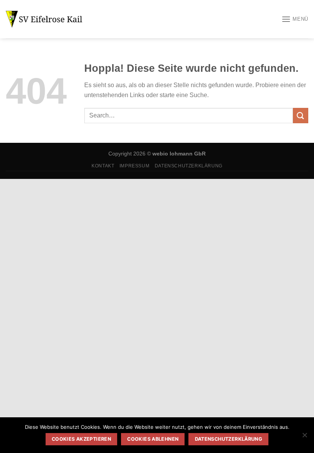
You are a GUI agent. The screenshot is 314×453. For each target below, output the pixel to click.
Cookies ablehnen (152, 439)
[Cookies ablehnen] (304, 437)
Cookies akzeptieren (81, 439)
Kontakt (103, 166)
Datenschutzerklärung (188, 166)
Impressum (134, 166)
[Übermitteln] (300, 115)
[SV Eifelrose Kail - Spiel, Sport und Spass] (44, 19)
